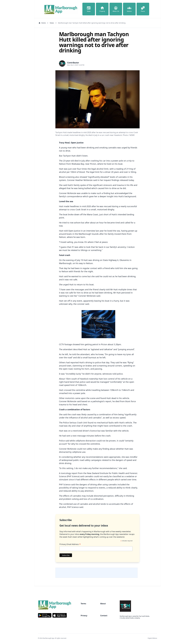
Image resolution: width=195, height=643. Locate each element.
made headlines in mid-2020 (77, 206)
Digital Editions (152, 638)
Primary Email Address (70, 544)
